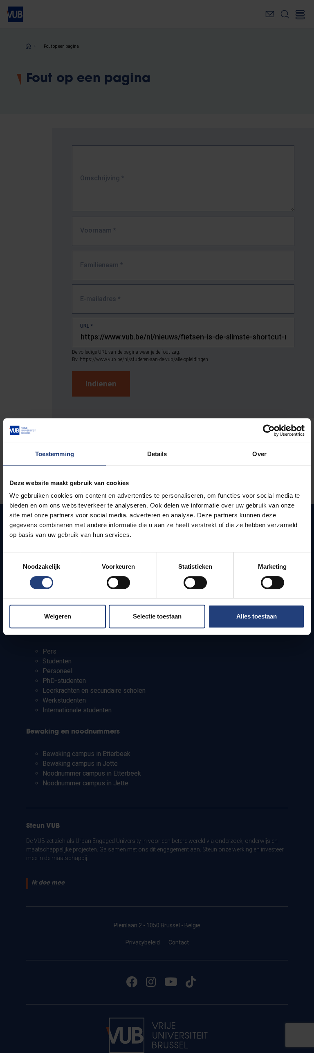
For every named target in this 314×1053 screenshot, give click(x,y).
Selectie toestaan (157, 616)
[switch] (118, 582)
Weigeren (57, 616)
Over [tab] (259, 453)
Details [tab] (157, 453)
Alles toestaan (256, 616)
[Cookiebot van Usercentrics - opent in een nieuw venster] (269, 430)
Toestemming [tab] (54, 453)
